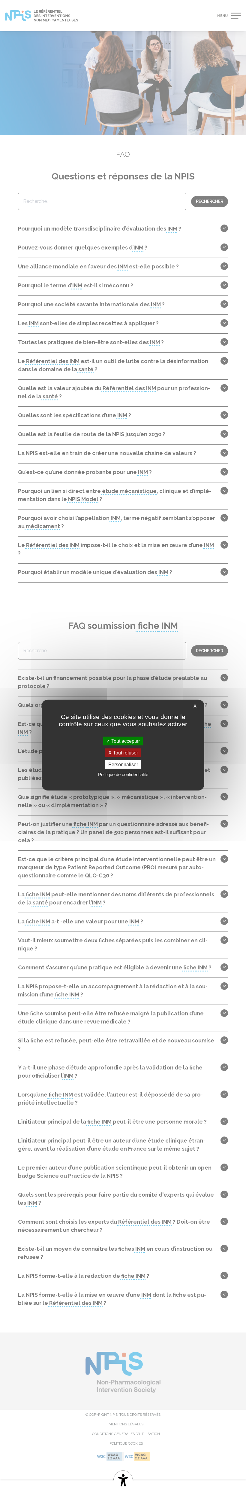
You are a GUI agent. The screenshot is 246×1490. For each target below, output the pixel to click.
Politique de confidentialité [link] (123, 774)
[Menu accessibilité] (123, 1479)
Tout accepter (125, 740)
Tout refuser (125, 752)
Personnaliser (123, 764)
